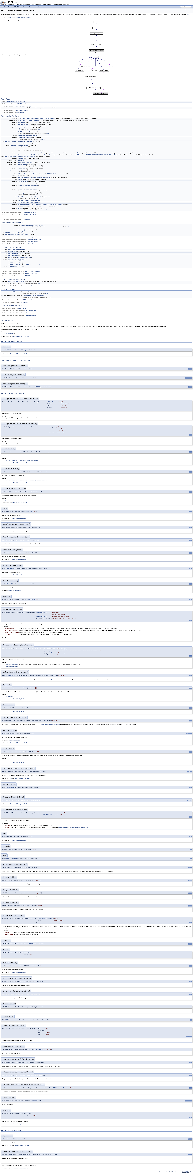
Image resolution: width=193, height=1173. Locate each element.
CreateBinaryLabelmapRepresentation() (50, 679)
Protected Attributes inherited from (17, 300)
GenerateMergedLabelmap (24, 153)
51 (9, 336)
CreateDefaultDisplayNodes (25, 137)
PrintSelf (20, 179)
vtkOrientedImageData (49, 118)
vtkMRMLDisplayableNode (12, 101)
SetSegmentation (12, 259)
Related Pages (17, 6)
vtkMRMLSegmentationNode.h (21, 336)
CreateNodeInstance (23, 145)
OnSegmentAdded (12, 251)
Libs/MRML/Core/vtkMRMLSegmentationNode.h (19, 17)
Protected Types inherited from (14, 308)
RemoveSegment (22, 193)
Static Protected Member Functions (179, 9)
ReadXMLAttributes (23, 181)
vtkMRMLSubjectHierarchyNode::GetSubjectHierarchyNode (73, 827)
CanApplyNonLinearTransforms (26, 126)
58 (10, 353)
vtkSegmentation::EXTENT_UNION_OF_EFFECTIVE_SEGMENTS (92, 154)
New (22, 232)
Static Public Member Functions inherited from (20, 237)
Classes (25, 7)
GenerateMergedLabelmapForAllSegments (28, 154)
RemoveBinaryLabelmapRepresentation (28, 185)
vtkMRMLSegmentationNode (12, 232)
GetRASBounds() (9, 696)
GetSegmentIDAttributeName (28, 229)
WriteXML (20, 208)
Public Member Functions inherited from (19, 212)
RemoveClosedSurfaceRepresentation (27, 189)
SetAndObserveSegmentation (25, 196)
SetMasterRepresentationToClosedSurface (29, 202)
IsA (18, 175)
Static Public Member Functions (156, 9)
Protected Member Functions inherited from (20, 269)
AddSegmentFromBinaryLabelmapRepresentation (30, 118)
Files (39, 7)
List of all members (131, 9)
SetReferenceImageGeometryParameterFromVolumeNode (32, 204)
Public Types (138, 9)
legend (97, 52)
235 (11, 1161)
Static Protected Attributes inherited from (19, 310)
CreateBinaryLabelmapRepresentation (27, 131)
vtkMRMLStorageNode (10, 141)
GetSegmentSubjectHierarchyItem (26, 173)
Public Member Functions (145, 9)
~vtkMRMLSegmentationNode (15, 266)
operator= (10, 257)
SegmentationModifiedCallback (15, 281)
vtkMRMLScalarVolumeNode (55, 204)
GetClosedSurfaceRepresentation (26, 162)
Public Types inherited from (15, 103)
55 (10, 804)
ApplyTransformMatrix (23, 124)
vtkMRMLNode (20, 112)
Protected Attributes (189, 9)
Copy (19, 128)
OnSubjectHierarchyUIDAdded (25, 177)
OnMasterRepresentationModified (16, 249)
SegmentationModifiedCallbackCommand (33, 295)
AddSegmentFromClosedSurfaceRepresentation (30, 120)
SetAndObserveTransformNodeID (13, 460)
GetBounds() (8, 760)
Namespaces (32, 7)
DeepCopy (20, 149)
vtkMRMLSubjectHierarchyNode (55, 173)
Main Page (4, 6)
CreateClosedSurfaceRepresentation (27, 135)
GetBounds (21, 158)
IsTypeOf (23, 231)
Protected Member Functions (167, 9)
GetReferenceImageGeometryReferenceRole (32, 225)
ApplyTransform (22, 122)
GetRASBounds (22, 168)
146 (11, 778)
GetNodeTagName (22, 164)
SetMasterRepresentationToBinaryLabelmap (29, 200)
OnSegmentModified (13, 253)
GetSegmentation (22, 170)
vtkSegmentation (12, 170)
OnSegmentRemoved (13, 255)
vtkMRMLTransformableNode (23, 106)
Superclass (22, 101)
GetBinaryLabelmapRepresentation (27, 156)
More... (187, 14)
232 (11, 1145)
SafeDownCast (24, 234)
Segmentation (26, 291)
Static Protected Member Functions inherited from (18, 286)
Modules (10, 6)
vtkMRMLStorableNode (22, 110)
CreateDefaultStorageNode (25, 141)
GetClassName (21, 160)
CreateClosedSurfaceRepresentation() (50, 724)
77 (10, 742)
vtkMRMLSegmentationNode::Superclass (29, 350)
